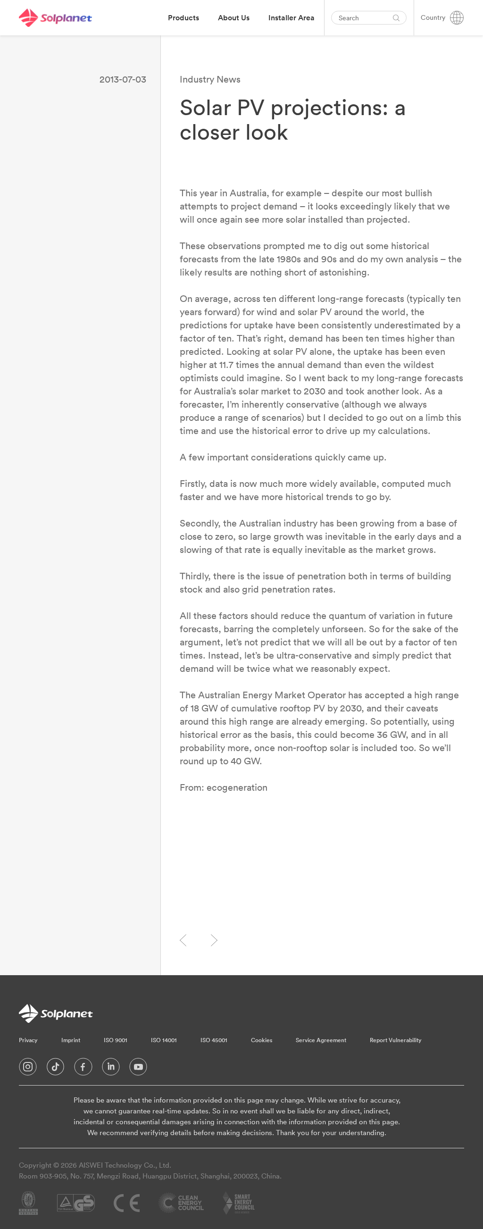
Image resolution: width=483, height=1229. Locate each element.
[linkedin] (111, 1069)
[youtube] (138, 1069)
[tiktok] (55, 1069)
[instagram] (28, 1069)
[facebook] (83, 1069)
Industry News (210, 79)
